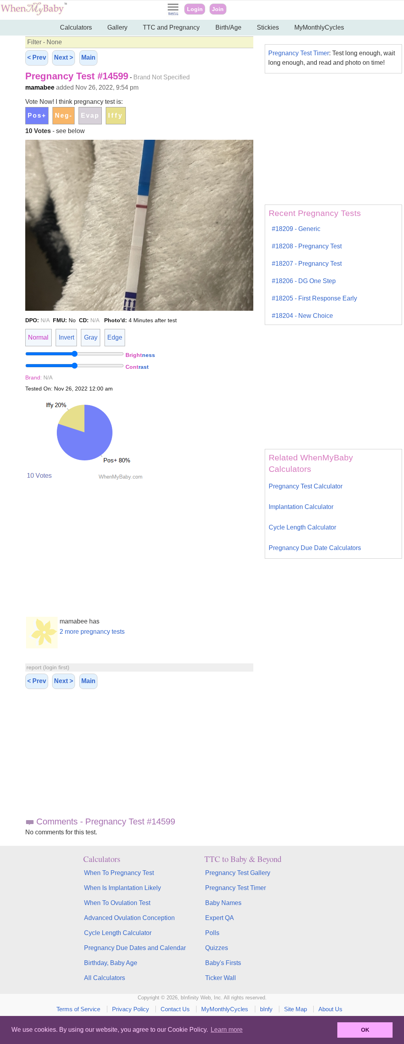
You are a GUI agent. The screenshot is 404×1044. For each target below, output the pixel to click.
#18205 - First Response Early (314, 298)
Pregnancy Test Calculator (305, 486)
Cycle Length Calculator (302, 527)
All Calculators (104, 978)
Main (88, 57)
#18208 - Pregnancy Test (307, 246)
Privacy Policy (130, 1009)
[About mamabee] (42, 646)
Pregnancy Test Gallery (237, 872)
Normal (38, 337)
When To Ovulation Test (117, 902)
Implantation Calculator (301, 506)
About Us (330, 1009)
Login (195, 9)
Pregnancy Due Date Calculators (315, 548)
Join (218, 9)
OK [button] (365, 1030)
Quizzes (216, 947)
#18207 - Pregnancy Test (307, 263)
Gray (90, 337)
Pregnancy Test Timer (298, 53)
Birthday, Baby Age (110, 963)
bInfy (266, 1009)
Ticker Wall (220, 978)
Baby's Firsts (223, 963)
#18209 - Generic (296, 228)
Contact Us (175, 1009)
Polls (212, 932)
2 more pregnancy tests (92, 631)
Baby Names (223, 902)
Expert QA (219, 917)
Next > (63, 57)
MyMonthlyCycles (319, 27)
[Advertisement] (139, 756)
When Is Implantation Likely (122, 887)
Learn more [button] (227, 1029)
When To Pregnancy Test (119, 872)
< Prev (36, 57)
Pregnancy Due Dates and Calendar (135, 947)
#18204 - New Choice (302, 315)
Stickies (268, 27)
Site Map (295, 1009)
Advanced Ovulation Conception (129, 917)
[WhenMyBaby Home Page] (34, 13)
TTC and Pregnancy (171, 27)
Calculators (76, 27)
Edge (114, 337)
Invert (66, 337)
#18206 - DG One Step (304, 281)
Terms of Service (78, 1009)
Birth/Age (228, 27)
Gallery (117, 27)
